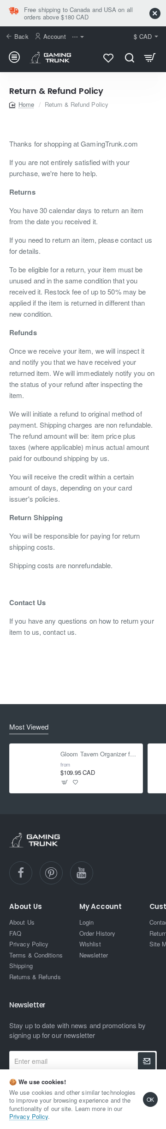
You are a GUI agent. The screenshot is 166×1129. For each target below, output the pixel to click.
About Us (25, 907)
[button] (64, 782)
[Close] (154, 13)
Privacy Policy (28, 1116)
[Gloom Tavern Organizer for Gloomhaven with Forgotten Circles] (34, 768)
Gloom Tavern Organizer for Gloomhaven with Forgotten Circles (98, 754)
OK (150, 1099)
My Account (100, 907)
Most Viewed (28, 727)
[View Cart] (150, 57)
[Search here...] (129, 57)
